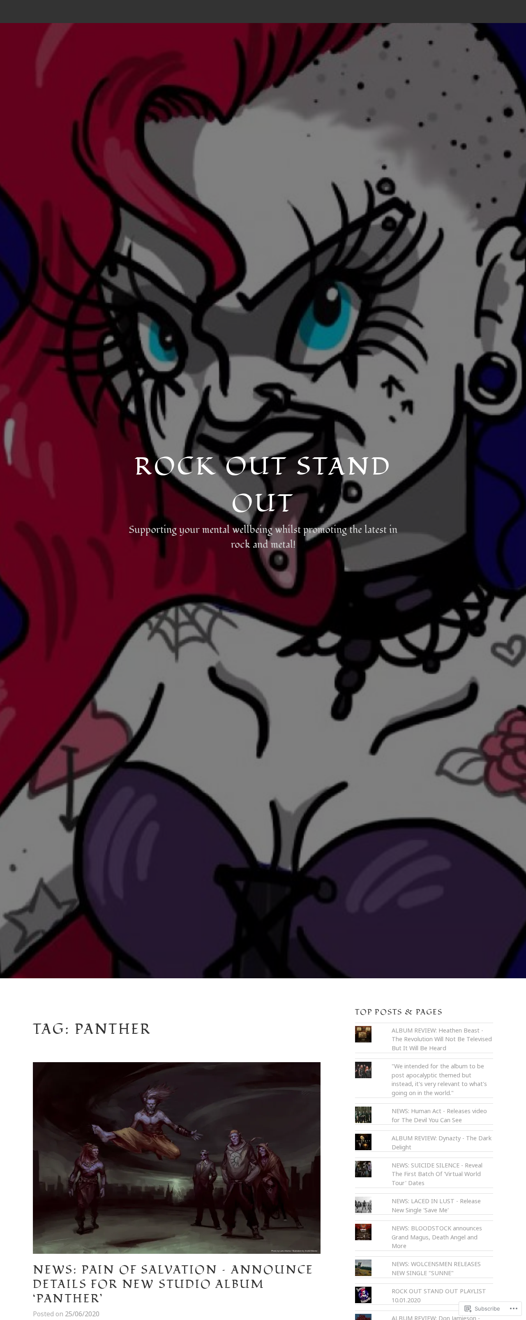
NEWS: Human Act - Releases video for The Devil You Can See (439, 1115)
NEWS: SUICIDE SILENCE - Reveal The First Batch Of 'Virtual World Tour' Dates (437, 1174)
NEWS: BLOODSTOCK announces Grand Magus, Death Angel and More (437, 1237)
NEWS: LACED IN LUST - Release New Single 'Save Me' (436, 1205)
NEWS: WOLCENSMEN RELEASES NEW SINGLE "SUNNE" (436, 1268)
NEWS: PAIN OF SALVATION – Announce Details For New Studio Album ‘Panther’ (173, 1284)
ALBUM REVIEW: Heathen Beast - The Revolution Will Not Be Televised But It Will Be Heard (442, 1039)
